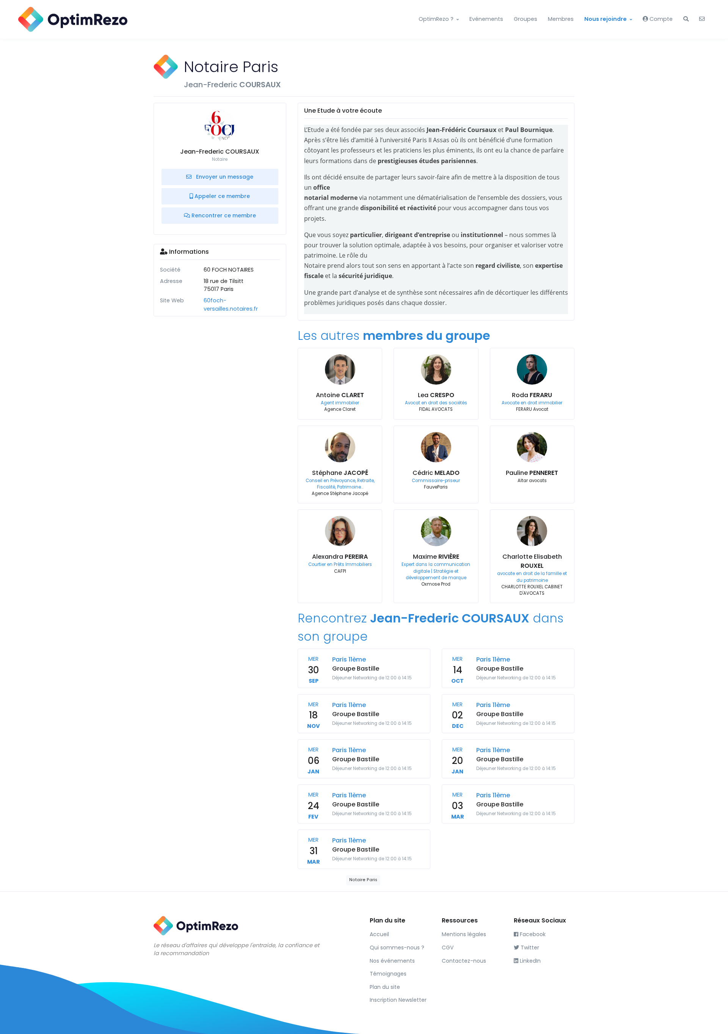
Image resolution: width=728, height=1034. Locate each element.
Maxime (436, 556)
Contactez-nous (464, 961)
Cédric (436, 472)
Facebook (532, 934)
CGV (447, 947)
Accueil (379, 934)
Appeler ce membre (221, 196)
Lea (436, 395)
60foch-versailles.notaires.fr (231, 305)
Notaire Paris (363, 880)
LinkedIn (529, 961)
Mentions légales (464, 934)
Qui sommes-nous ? (397, 947)
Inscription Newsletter (398, 1000)
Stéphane (340, 472)
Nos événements (392, 961)
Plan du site (385, 987)
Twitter (529, 947)
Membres (561, 19)
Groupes (525, 19)
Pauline (532, 472)
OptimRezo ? (436, 19)
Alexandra (340, 556)
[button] (686, 19)
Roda (532, 395)
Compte (660, 19)
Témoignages (388, 973)
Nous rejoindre (605, 19)
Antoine (340, 395)
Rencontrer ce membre (223, 215)
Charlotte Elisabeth (532, 561)
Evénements (486, 19)
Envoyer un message (224, 177)
